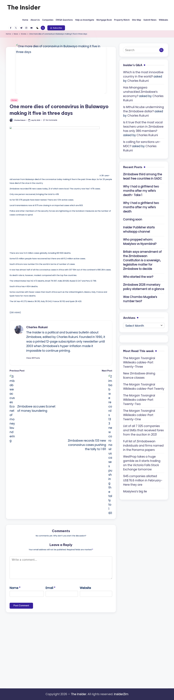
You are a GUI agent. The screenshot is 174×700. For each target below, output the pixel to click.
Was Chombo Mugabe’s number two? (140, 299)
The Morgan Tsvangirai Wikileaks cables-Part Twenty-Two (139, 399)
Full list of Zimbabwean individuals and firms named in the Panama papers (143, 445)
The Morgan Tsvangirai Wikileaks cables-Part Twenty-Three (139, 362)
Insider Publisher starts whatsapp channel (139, 229)
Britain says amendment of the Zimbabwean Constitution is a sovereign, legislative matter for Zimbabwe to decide (142, 260)
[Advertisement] (27, 233)
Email (50, 588)
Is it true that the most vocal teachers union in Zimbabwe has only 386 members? (143, 126)
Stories (14, 100)
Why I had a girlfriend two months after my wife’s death (141, 207)
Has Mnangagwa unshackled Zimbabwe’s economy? (140, 92)
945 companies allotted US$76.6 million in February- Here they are (142, 480)
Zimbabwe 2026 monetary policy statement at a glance (143, 287)
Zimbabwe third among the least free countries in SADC (142, 176)
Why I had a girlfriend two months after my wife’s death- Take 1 (141, 190)
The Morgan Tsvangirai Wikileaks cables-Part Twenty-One (139, 415)
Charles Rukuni (37, 327)
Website (85, 588)
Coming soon (132, 219)
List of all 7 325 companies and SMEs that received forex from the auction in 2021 (143, 430)
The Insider (23, 7)
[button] (56, 27)
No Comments (51, 120)
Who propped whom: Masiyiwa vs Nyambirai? (139, 241)
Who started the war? (138, 277)
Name (15, 588)
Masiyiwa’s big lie (135, 491)
